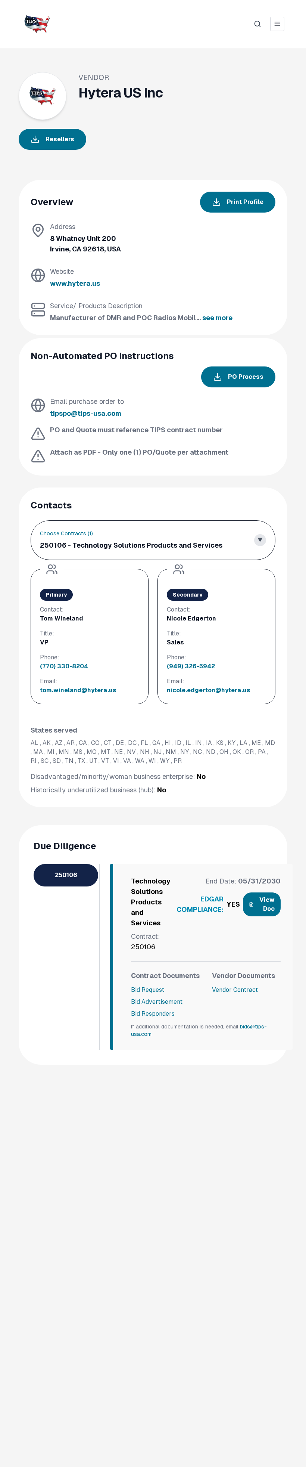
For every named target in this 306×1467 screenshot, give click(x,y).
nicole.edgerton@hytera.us (208, 690)
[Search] (257, 24)
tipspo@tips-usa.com (85, 413)
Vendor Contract (235, 989)
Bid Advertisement (156, 1001)
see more (217, 318)
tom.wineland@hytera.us (78, 690)
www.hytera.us (75, 283)
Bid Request (147, 989)
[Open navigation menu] (277, 24)
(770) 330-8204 (64, 666)
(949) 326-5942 (191, 666)
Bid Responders (153, 1013)
